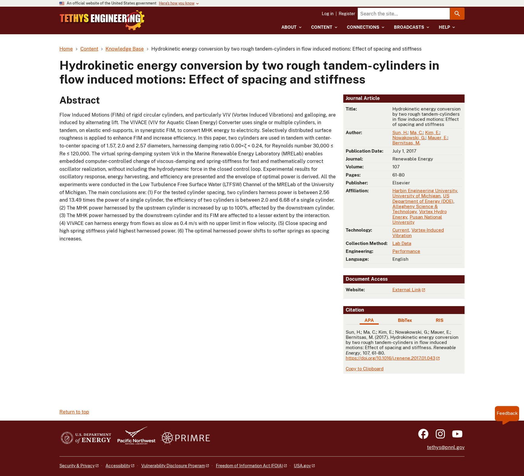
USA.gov (302, 465)
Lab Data (401, 243)
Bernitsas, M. (406, 142)
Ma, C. (416, 132)
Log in (328, 14)
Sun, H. (400, 132)
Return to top (74, 412)
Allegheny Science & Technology (415, 209)
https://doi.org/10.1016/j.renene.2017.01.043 (390, 358)
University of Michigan (416, 195)
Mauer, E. (437, 137)
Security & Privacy (77, 465)
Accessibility (118, 465)
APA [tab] (369, 320)
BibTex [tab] (405, 320)
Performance (406, 251)
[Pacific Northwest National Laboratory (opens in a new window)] (134, 438)
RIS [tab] (439, 320)
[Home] (102, 20)
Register (347, 14)
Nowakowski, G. (408, 137)
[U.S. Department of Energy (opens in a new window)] (86, 438)
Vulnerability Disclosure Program (173, 465)
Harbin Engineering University (424, 190)
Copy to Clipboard (365, 368)
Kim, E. (432, 132)
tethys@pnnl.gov (446, 447)
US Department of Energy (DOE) (422, 198)
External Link (406, 289)
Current (400, 230)
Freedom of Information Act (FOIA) (249, 465)
